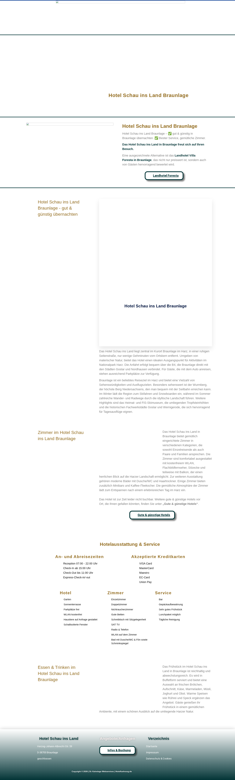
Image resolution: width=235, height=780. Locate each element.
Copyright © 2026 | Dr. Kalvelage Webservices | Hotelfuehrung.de (102, 771)
